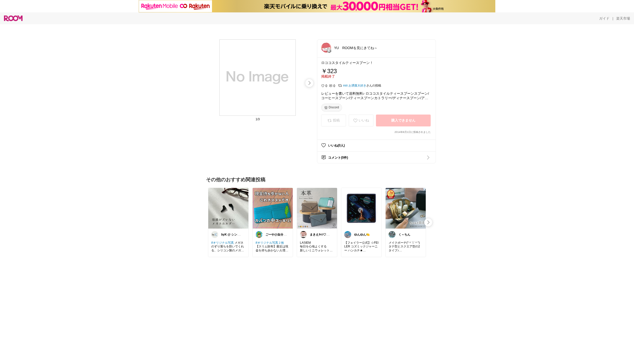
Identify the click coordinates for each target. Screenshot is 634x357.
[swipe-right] (309, 83)
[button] (326, 48)
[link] (228, 208)
